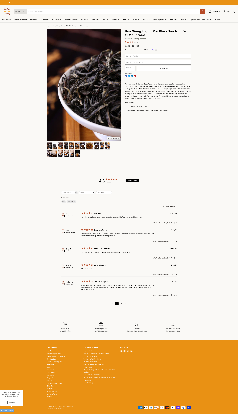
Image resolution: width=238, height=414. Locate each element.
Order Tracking (88, 367)
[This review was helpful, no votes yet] (171, 223)
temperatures (71, 202)
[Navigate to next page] (125, 303)
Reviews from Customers (91, 375)
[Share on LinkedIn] (132, 76)
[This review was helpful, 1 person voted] (171, 241)
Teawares (183, 20)
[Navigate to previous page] (112, 303)
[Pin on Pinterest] (135, 76)
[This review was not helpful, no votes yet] (174, 223)
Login (228, 11)
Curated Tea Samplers (71, 20)
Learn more (12, 402)
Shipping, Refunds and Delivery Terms (96, 354)
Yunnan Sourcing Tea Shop (136, 39)
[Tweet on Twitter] (129, 76)
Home (49, 26)
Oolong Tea (115, 20)
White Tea (126, 20)
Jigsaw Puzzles (195, 20)
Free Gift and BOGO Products (39, 20)
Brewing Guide (88, 351)
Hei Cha (145, 20)
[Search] (202, 11)
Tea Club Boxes (56, 20)
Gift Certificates (207, 20)
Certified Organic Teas (159, 20)
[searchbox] (67, 192)
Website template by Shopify (55, 408)
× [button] (22, 389)
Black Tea (95, 20)
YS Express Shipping (90, 356)
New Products (6, 20)
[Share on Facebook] (126, 76)
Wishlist (217, 20)
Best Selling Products (21, 20)
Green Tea (105, 20)
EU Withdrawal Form (90, 362)
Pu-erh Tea (84, 20)
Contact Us (87, 380)
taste (63, 202)
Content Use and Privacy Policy (93, 364)
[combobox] (87, 192)
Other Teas (173, 20)
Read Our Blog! (88, 383)
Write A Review (132, 180)
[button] (14, 410)
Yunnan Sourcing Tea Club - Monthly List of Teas (99, 377)
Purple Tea (136, 20)
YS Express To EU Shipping (92, 359)
